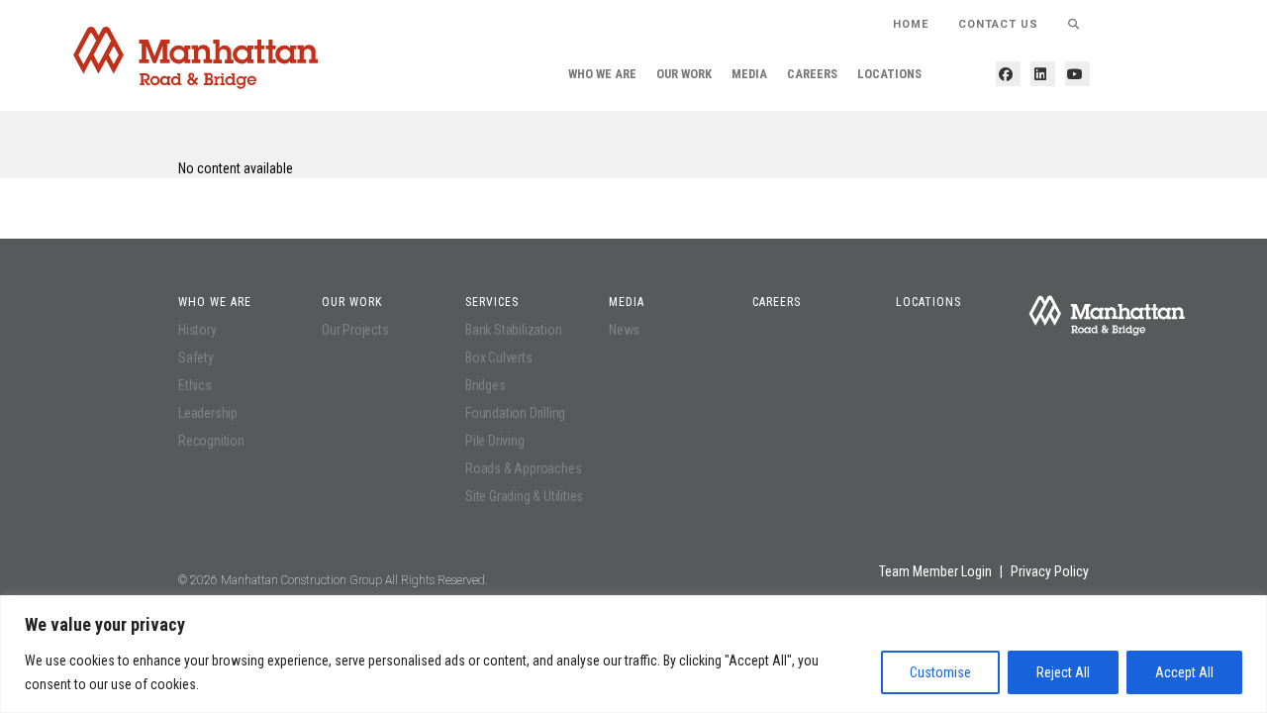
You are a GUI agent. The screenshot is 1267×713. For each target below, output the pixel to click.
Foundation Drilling (515, 413)
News (624, 330)
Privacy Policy (1050, 571)
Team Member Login (935, 571)
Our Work (684, 73)
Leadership (208, 413)
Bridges (485, 385)
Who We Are (602, 73)
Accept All (1184, 672)
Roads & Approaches (523, 468)
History (197, 330)
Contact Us (998, 24)
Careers (812, 73)
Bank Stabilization (513, 330)
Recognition (211, 441)
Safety (196, 357)
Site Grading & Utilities (524, 496)
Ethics (195, 385)
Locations (889, 73)
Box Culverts (499, 357)
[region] (633, 654)
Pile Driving (495, 441)
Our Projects (355, 330)
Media (749, 73)
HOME (910, 24)
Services (492, 302)
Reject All (1063, 672)
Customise (940, 672)
